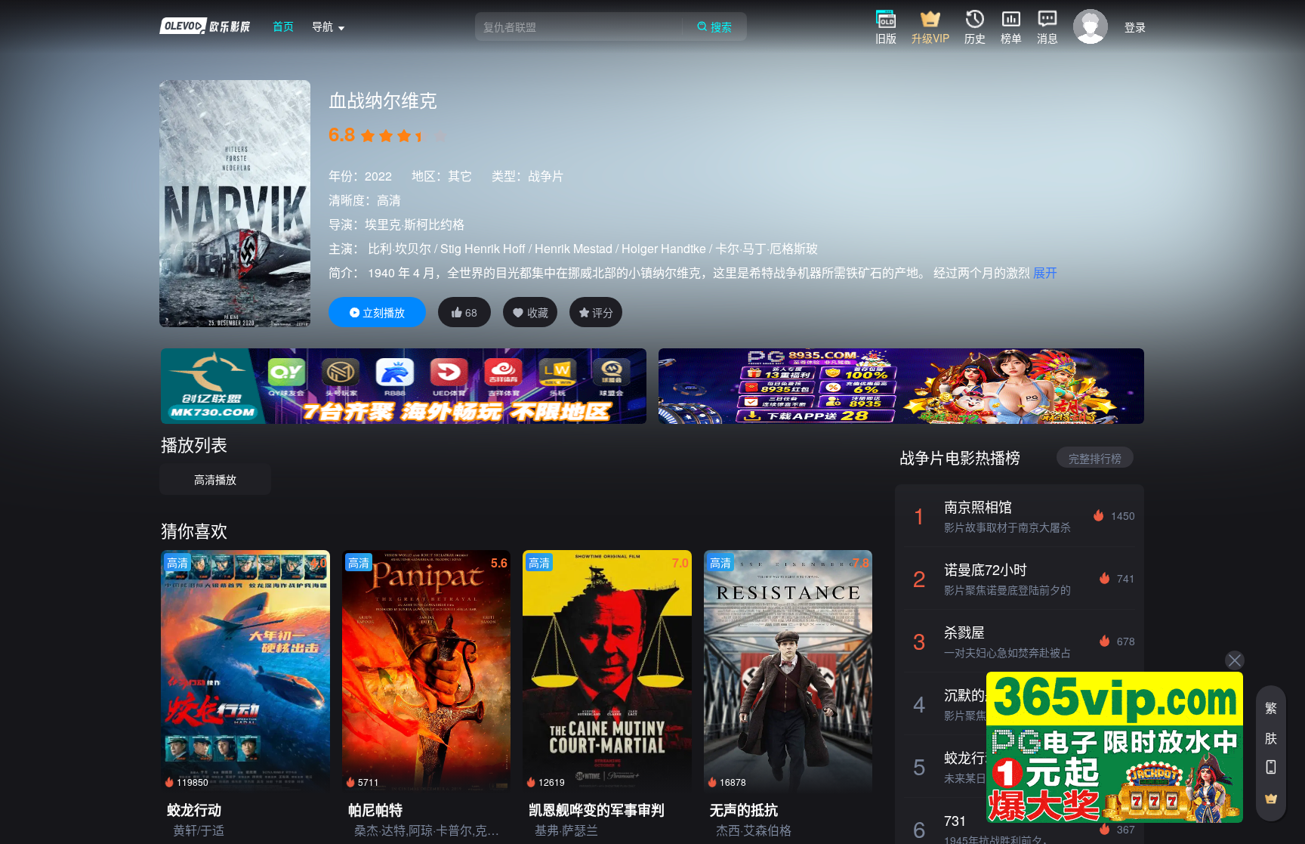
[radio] (369, 136)
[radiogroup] (404, 136)
